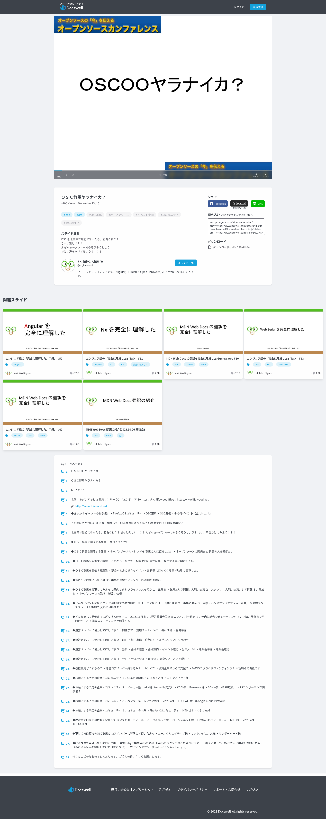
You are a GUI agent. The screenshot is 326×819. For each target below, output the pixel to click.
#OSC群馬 (95, 215)
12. (68, 580)
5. (67, 514)
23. (68, 701)
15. (68, 617)
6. (67, 523)
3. (67, 490)
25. (68, 720)
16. (68, 631)
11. (68, 571)
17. (68, 640)
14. (68, 604)
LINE (260, 203)
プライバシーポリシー (192, 789)
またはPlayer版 (239, 208)
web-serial (283, 364)
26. (68, 734)
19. (68, 659)
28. (68, 757)
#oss (79, 215)
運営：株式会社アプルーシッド (132, 789)
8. (67, 542)
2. (67, 481)
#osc (67, 215)
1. (67, 471)
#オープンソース (118, 215)
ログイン (239, 6)
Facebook (220, 203)
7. (67, 533)
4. (67, 500)
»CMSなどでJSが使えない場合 (237, 215)
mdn (203, 364)
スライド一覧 (186, 263)
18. (68, 650)
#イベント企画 (145, 215)
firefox (190, 364)
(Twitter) (241, 203)
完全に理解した (140, 364)
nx (111, 364)
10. (68, 561)
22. (68, 688)
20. (68, 669)
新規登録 (258, 6)
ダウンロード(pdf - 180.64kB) (231, 247)
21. (68, 678)
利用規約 (165, 789)
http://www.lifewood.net (91, 506)
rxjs (268, 364)
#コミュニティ (169, 215)
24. (68, 711)
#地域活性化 (71, 223)
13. (68, 590)
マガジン (252, 789)
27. (68, 744)
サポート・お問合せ (226, 789)
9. (67, 552)
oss (176, 364)
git (120, 435)
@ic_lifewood (85, 265)
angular (17, 364)
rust (123, 364)
